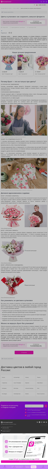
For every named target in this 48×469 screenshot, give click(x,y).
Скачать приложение (24, 461)
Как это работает (26, 466)
